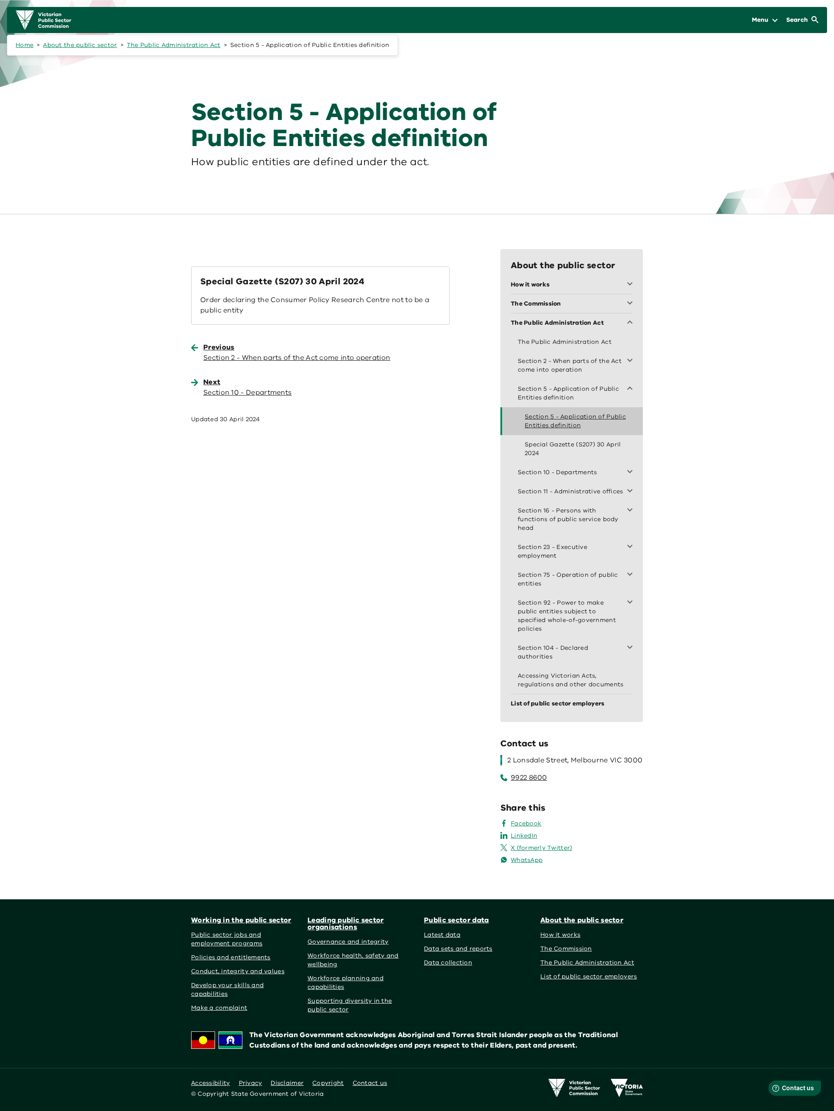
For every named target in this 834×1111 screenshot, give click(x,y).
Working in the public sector (241, 920)
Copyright (328, 1083)
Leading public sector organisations (346, 924)
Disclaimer (287, 1083)
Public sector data (456, 920)
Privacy (250, 1083)
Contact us (370, 1083)
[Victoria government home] (627, 1088)
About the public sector (80, 45)
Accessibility (210, 1083)
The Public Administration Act (174, 45)
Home (24, 45)
